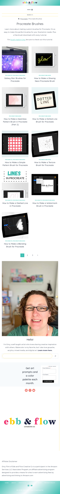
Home (7, 482)
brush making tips (17, 40)
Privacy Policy (50, 482)
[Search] (55, 356)
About (13, 482)
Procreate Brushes (19, 75)
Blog (40, 482)
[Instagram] (28, 485)
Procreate (8, 75)
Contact (32, 482)
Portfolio (22, 482)
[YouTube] (31, 485)
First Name (45, 374)
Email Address (47, 368)
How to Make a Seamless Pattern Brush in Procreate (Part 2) (15, 122)
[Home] (18, 19)
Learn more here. (45, 350)
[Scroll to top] (56, 487)
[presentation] (15, 59)
